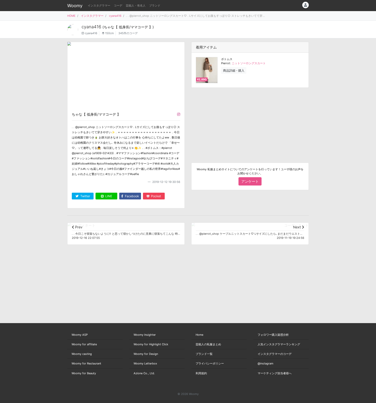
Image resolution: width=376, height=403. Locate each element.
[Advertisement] (250, 121)
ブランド (154, 5)
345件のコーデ (128, 33)
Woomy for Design (146, 354)
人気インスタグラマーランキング (279, 344)
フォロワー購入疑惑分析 (273, 334)
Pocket (155, 196)
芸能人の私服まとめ (208, 344)
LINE (108, 196)
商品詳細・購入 (233, 70)
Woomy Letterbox (145, 363)
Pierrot (225, 63)
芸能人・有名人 (136, 5)
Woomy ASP (80, 334)
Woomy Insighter (145, 334)
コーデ (118, 5)
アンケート (250, 181)
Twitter (84, 196)
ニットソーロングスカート (249, 63)
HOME (71, 15)
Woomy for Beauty (84, 373)
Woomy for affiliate (84, 344)
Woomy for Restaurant (86, 363)
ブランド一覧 (204, 354)
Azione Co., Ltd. (144, 373)
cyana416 (115, 15)
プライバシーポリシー (210, 363)
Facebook (131, 196)
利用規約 (201, 373)
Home (199, 334)
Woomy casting (82, 354)
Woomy (74, 5)
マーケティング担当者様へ (275, 373)
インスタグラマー (99, 5)
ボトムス (226, 59)
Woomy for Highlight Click (151, 344)
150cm (109, 33)
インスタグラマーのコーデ (275, 354)
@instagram (265, 363)
